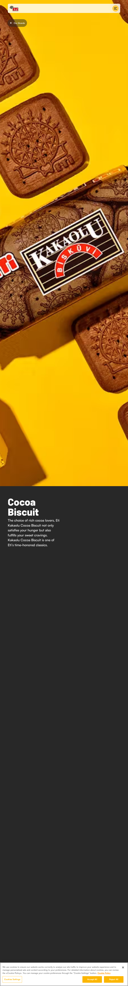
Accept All (92, 979)
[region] (64, 974)
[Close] (123, 967)
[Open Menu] (115, 8)
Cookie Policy (104, 973)
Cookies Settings (12, 979)
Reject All (113, 979)
